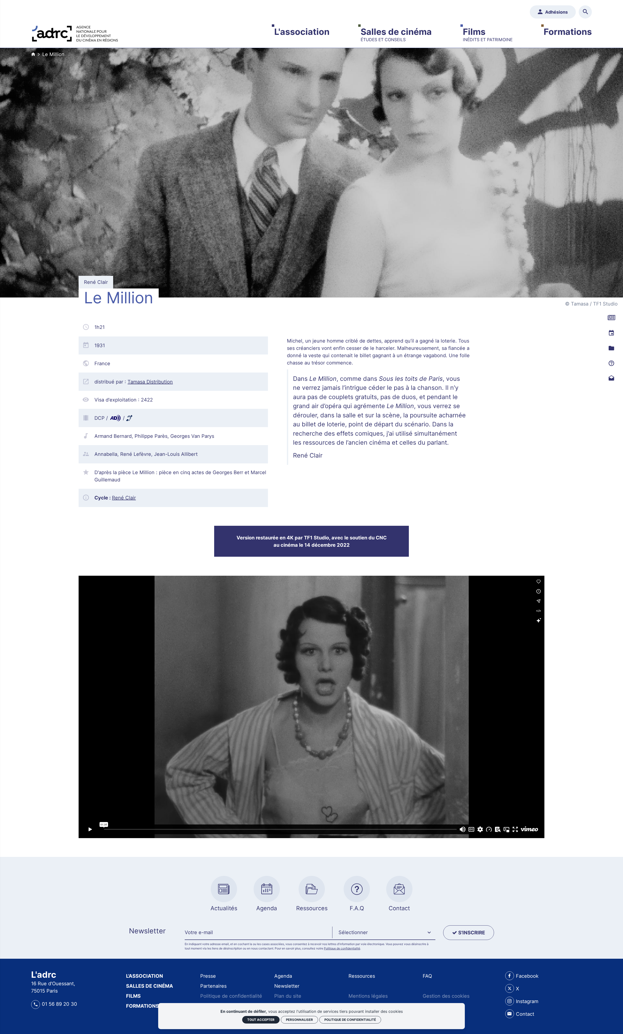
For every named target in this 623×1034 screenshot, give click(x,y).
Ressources (361, 976)
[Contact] (611, 378)
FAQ (427, 976)
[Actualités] (611, 318)
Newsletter (286, 986)
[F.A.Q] (611, 363)
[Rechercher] (585, 12)
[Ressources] (611, 348)
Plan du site (287, 996)
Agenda (283, 976)
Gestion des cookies (446, 996)
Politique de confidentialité (342, 948)
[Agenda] (611, 333)
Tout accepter (261, 1020)
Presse (208, 976)
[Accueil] (75, 32)
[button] (383, 932)
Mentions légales (368, 996)
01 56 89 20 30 (59, 1004)
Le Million (53, 54)
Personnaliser (299, 1020)
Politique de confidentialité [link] (350, 1020)
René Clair (124, 498)
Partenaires (213, 986)
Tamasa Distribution (150, 382)
